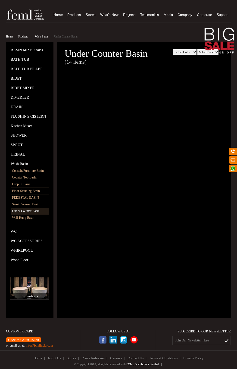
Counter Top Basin (24, 177)
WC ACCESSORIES (27, 241)
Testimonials (149, 15)
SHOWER (19, 135)
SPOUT (17, 145)
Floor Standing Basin (26, 191)
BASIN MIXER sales (27, 50)
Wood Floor (19, 260)
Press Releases (93, 358)
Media (168, 15)
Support (222, 15)
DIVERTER (20, 97)
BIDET (16, 78)
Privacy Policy (193, 358)
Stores (91, 15)
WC (14, 231)
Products (74, 15)
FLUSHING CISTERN (28, 116)
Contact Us (136, 358)
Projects (129, 15)
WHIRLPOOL (22, 250)
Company (185, 15)
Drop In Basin (21, 184)
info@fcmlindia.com (39, 345)
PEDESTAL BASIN (25, 197)
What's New (109, 15)
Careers (116, 358)
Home (58, 15)
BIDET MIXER (23, 88)
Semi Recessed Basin (25, 204)
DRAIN (17, 107)
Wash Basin (41, 36)
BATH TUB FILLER (27, 69)
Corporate (204, 15)
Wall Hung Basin (23, 217)
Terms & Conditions (163, 358)
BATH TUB (20, 59)
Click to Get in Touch (23, 340)
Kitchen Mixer (21, 126)
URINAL (18, 154)
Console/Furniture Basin (28, 170)
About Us (54, 358)
